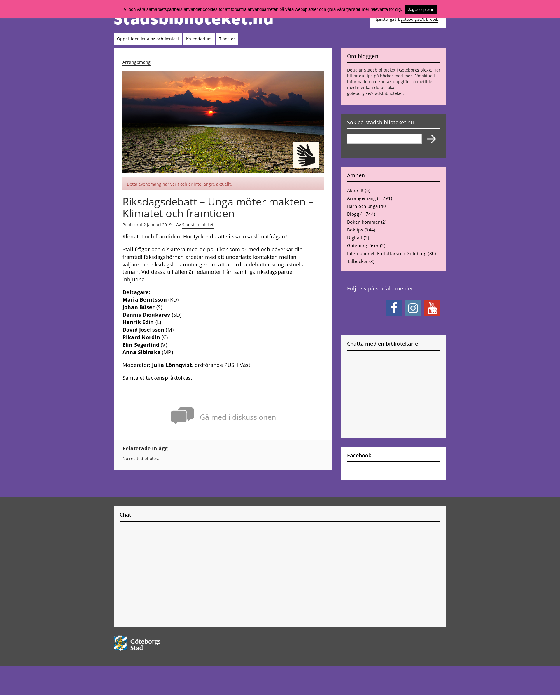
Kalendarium (199, 38)
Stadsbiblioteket (198, 224)
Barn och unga (362, 206)
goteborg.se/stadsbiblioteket (375, 93)
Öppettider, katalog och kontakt (148, 38)
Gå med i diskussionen (238, 417)
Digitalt (355, 238)
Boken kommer (363, 222)
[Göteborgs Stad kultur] (152, 643)
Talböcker (357, 261)
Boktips (355, 230)
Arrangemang (137, 62)
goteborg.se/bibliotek (419, 19)
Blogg (353, 214)
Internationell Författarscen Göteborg (387, 253)
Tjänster (227, 38)
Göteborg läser (363, 245)
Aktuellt (355, 190)
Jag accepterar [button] (420, 9)
